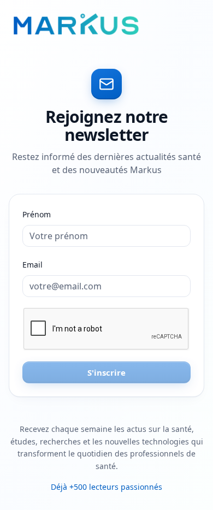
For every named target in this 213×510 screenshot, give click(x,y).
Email (32, 264)
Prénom (36, 214)
